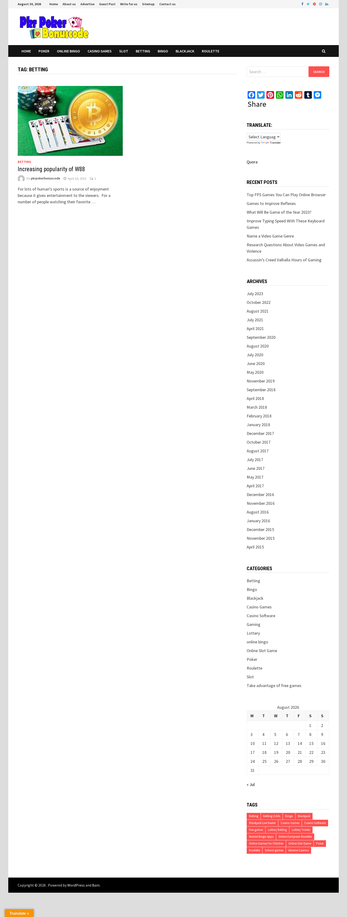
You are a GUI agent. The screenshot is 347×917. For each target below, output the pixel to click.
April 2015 (255, 547)
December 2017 (260, 433)
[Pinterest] (315, 3)
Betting (143, 51)
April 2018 (255, 398)
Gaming (253, 624)
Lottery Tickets (301, 830)
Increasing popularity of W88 (51, 169)
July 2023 (255, 293)
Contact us (167, 4)
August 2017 (258, 451)
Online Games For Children (266, 843)
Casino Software (261, 615)
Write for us (128, 4)
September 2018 (261, 389)
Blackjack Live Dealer (262, 823)
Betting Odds (271, 816)
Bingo (163, 51)
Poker (43, 51)
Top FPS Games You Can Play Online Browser (286, 194)
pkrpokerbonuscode (45, 178)
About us (69, 4)
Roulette (210, 51)
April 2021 (255, 328)
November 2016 (261, 503)
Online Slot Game (262, 650)
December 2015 (260, 529)
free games (256, 830)
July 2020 (255, 354)
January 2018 (258, 424)
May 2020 (255, 372)
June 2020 (256, 363)
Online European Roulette (295, 837)
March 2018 (257, 407)
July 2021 (255, 320)
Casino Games (100, 51)
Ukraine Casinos (298, 850)
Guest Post (107, 4)
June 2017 (256, 468)
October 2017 (259, 442)
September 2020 (261, 337)
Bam (96, 885)
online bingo (68, 51)
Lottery (253, 633)
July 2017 (255, 459)
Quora (252, 162)
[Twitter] (308, 3)
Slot (123, 51)
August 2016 (258, 512)
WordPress (76, 885)
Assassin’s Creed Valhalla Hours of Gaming (284, 260)
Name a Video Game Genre (270, 236)
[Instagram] (321, 3)
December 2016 (260, 494)
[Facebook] (302, 3)
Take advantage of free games (274, 685)
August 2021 (258, 311)
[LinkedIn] (326, 3)
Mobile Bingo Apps (261, 837)
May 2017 (255, 477)
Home (53, 4)
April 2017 (255, 485)
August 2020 (258, 346)
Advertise (87, 4)
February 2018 (259, 416)
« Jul (251, 784)
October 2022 (259, 302)
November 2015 (261, 538)
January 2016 (258, 520)
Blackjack (185, 51)
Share (257, 104)
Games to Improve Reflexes (271, 203)
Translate (275, 142)
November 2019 (261, 381)
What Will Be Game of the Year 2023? (279, 212)
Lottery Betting (277, 830)
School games (274, 850)
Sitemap (148, 4)
